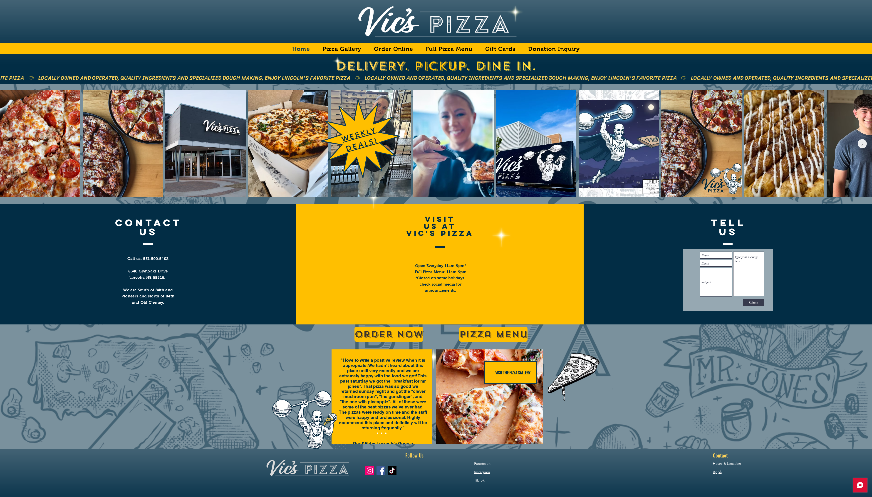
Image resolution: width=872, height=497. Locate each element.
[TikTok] (392, 470)
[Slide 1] (377, 433)
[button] (489, 396)
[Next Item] (862, 143)
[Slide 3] (385, 433)
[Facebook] (381, 470)
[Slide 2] (381, 433)
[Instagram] (369, 470)
